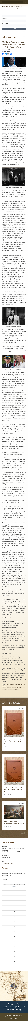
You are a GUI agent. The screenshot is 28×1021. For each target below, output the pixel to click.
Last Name (4, 18)
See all (22, 833)
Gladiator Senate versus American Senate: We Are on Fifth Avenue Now (13, 44)
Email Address (5, 23)
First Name (4, 14)
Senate (9, 689)
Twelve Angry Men (15, 689)
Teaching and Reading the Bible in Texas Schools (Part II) (13, 742)
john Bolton (13, 687)
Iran (10, 687)
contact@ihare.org (7, 863)
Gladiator (6, 687)
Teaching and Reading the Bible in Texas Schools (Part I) (13, 789)
